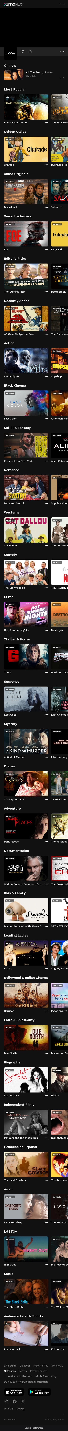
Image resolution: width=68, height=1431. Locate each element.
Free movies (40, 1365)
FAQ (53, 1376)
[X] (22, 1401)
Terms (23, 1371)
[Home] (13, 4)
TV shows (57, 1365)
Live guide (10, 1365)
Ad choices (41, 1376)
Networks (10, 1371)
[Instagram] (6, 1401)
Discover (25, 1365)
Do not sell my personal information (26, 1381)
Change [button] (21, 1408)
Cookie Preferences (34, 1428)
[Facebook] (14, 1401)
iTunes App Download (14, 1393)
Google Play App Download (39, 1393)
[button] (34, 74)
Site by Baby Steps (54, 1419)
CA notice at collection (17, 1376)
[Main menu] (62, 4)
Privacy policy (38, 1371)
